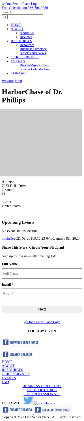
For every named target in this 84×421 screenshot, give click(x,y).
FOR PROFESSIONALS (42, 394)
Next (18, 81)
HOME (7, 362)
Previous (8, 81)
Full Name (10, 264)
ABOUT (8, 366)
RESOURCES (12, 370)
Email (7, 284)
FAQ (5, 382)
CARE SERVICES (16, 374)
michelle (8, 238)
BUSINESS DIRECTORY (42, 386)
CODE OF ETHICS (42, 390)
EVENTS (9, 378)
